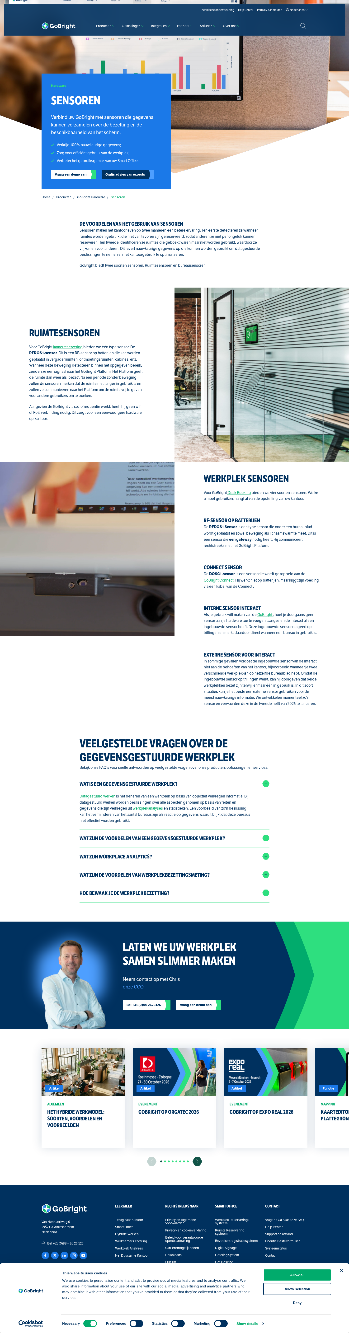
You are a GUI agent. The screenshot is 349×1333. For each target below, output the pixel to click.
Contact (270, 1255)
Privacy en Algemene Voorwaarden (180, 1221)
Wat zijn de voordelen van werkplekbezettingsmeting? (145, 875)
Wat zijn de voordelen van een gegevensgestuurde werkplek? (152, 838)
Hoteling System (227, 1255)
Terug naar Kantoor (129, 1219)
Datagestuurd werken (97, 796)
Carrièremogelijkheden (182, 1247)
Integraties (159, 26)
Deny (297, 1303)
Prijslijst (170, 1262)
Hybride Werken (127, 1234)
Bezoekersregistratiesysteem (236, 1240)
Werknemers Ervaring (131, 1241)
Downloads (173, 1255)
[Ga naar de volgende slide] (197, 1161)
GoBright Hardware (91, 197)
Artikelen (206, 26)
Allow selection (297, 1289)
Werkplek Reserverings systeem (232, 1221)
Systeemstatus (276, 1248)
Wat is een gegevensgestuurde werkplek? (128, 784)
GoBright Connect (219, 580)
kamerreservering (68, 347)
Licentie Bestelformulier (282, 1241)
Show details (247, 1324)
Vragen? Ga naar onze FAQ (284, 1219)
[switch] (136, 1323)
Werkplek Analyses (129, 1248)
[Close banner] (341, 1270)
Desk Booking (239, 492)
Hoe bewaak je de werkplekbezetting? (124, 893)
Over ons (229, 26)
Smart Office (124, 1227)
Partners (183, 26)
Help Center (274, 1227)
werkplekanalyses (148, 808)
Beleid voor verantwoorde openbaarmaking (184, 1239)
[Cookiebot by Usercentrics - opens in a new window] (31, 1323)
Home (46, 197)
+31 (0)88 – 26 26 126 (68, 1243)
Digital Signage (226, 1247)
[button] (161, 1161)
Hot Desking (224, 1262)
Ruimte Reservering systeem (229, 1232)
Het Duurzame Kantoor (132, 1255)
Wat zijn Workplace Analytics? (116, 856)
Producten (103, 26)
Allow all (297, 1275)
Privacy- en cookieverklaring (185, 1230)
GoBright (265, 614)
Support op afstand (279, 1234)
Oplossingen (131, 26)
